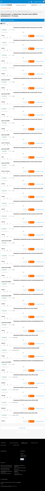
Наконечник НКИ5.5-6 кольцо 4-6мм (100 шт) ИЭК (25, 400)
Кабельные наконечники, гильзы (24, 11)
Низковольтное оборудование (6, 465)
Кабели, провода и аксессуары (10, 11)
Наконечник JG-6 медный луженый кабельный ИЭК (26, 347)
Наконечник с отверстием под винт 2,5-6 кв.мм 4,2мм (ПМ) (28, 226)
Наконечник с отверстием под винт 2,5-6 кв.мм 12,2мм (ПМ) (28, 175)
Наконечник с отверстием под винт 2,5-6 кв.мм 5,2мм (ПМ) (27, 213)
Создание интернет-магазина (6, 486)
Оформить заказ (23, 456)
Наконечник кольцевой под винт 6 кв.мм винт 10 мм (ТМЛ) (28, 40)
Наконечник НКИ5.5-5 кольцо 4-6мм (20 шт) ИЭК (25, 412)
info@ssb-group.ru (24, 442)
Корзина (21, 453)
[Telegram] (39, 5)
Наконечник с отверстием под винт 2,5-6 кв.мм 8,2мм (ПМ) (28, 253)
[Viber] (41, 5)
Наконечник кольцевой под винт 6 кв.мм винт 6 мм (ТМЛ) (27, 52)
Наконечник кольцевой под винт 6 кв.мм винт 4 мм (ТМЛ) (27, 27)
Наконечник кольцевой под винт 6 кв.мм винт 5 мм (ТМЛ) (27, 65)
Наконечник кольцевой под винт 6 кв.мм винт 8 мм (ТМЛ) (27, 106)
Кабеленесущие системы (5, 469)
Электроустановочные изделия (6, 466)
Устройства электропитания (6, 473)
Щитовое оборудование (5, 468)
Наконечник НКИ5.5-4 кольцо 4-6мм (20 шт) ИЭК (25, 387)
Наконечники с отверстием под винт (7, 12)
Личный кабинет (23, 455)
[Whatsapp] (38, 5)
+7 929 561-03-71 (34, 5)
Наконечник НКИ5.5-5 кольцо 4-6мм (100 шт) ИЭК (25, 374)
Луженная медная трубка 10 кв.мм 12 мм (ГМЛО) (25, 308)
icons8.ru (19, 482)
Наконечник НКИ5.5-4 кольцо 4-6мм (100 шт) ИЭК (25, 335)
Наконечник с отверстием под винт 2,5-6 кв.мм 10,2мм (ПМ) (28, 188)
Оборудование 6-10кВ (18, 474)
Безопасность (16, 469)
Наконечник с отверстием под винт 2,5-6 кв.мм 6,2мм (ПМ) (28, 201)
